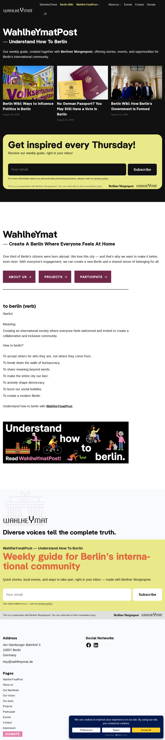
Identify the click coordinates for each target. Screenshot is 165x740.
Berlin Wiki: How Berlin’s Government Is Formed (131, 106)
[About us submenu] (120, 4)
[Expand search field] (45, 14)
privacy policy (101, 178)
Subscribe (142, 170)
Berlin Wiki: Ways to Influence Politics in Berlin (28, 106)
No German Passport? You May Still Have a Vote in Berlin (79, 108)
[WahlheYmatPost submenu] (99, 4)
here (99, 186)
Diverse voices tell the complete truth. (59, 532)
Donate (12, 734)
